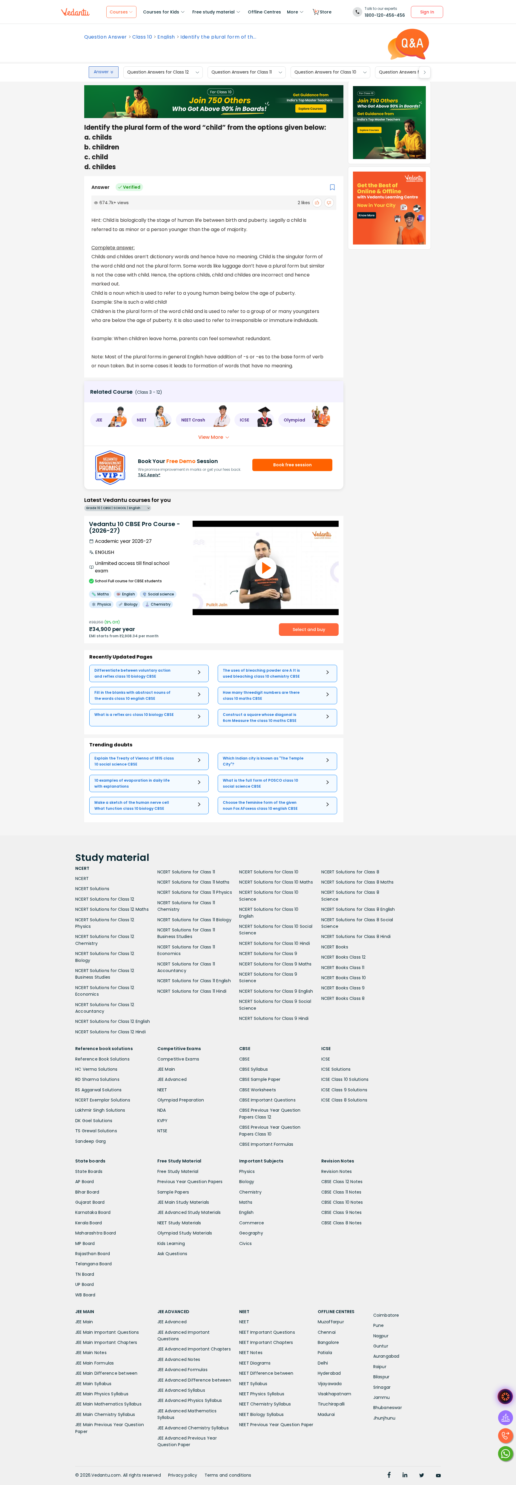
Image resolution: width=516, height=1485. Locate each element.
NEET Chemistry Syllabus (265, 1404)
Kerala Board (88, 1223)
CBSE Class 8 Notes (341, 1223)
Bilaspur (381, 1377)
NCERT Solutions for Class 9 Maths (275, 964)
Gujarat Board (90, 1202)
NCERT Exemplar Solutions (102, 1100)
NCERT (82, 878)
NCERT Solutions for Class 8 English (358, 909)
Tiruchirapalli (331, 1404)
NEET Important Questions (267, 1332)
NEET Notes (250, 1353)
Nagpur (380, 1336)
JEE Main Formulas (94, 1363)
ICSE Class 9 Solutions (344, 1090)
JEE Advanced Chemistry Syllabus (193, 1428)
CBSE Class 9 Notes (341, 1212)
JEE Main (166, 1069)
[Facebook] (389, 1476)
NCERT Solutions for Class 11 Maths (193, 882)
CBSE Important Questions (267, 1100)
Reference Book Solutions (102, 1059)
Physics (247, 1171)
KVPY (162, 1121)
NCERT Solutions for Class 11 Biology (194, 920)
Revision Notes (336, 1171)
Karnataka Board (92, 1212)
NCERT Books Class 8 (343, 998)
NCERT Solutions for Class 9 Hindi (274, 1018)
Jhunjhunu (384, 1418)
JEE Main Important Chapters (106, 1342)
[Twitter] (421, 1475)
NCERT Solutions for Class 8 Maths (357, 882)
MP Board (85, 1243)
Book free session (292, 465)
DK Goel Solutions (93, 1121)
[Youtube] (438, 1475)
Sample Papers (173, 1192)
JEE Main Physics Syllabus (101, 1394)
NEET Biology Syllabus (261, 1414)
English (166, 37)
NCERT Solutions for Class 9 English (276, 991)
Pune (378, 1325)
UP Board (84, 1284)
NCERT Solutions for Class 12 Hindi (110, 1032)
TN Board (84, 1274)
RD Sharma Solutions (97, 1079)
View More (210, 437)
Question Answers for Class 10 (325, 72)
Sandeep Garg (90, 1141)
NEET (162, 1090)
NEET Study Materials (179, 1223)
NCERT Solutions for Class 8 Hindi (356, 936)
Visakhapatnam (334, 1394)
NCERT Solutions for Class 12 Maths (112, 909)
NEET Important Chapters (266, 1342)
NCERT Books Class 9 (343, 988)
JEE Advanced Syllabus (181, 1390)
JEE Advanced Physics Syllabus (189, 1400)
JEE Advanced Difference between (194, 1380)
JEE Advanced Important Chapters (194, 1349)
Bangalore (328, 1342)
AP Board (84, 1182)
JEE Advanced (172, 1079)
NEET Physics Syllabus (261, 1394)
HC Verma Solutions (96, 1069)
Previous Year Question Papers (190, 1182)
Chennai (327, 1332)
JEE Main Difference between (106, 1373)
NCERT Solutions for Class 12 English (112, 1021)
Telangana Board (93, 1264)
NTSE (162, 1131)
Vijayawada (330, 1384)
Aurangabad (386, 1356)
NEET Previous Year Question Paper (276, 1425)
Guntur (380, 1346)
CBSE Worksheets (257, 1090)
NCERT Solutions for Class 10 (269, 872)
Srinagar (382, 1387)
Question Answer (105, 37)
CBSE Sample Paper (259, 1079)
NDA (161, 1110)
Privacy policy (182, 1475)
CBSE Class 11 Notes (341, 1192)
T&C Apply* (149, 474)
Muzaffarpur (331, 1322)
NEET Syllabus (253, 1384)
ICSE (325, 1059)
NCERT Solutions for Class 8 (350, 872)
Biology (246, 1182)
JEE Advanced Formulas (182, 1370)
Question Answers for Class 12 (158, 72)
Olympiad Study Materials (184, 1233)
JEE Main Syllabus (93, 1384)
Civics (245, 1243)
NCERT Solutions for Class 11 (186, 872)
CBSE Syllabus (253, 1069)
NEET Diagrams (255, 1363)
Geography (251, 1233)
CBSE (244, 1059)
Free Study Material (178, 1171)
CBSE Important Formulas (266, 1144)
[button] (108, 420)
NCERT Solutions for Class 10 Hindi (274, 943)
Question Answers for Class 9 (409, 72)
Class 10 (142, 37)
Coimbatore (386, 1315)
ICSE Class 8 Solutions (344, 1100)
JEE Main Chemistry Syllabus (105, 1414)
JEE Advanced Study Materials (189, 1212)
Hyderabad (329, 1373)
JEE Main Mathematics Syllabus (108, 1404)
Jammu (381, 1397)
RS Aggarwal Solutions (98, 1090)
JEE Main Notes (91, 1353)
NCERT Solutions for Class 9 (268, 954)
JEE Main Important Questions (107, 1332)
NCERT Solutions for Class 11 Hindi (192, 991)
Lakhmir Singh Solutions (100, 1110)
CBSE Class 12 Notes (342, 1182)
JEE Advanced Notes (178, 1359)
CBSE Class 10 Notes (342, 1202)
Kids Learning (171, 1243)
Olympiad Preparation (180, 1100)
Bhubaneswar (387, 1408)
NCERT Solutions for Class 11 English (194, 981)
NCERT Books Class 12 (343, 957)
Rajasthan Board (92, 1254)
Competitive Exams (178, 1059)
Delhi (323, 1363)
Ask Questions (172, 1254)
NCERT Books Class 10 (343, 978)
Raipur (379, 1367)
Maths (245, 1202)
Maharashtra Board (95, 1233)
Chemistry (250, 1192)
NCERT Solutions (92, 889)
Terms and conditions (228, 1475)
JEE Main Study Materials (183, 1202)
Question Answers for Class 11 (241, 72)
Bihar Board (87, 1192)
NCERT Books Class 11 (343, 968)
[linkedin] (405, 1475)
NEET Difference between (266, 1373)
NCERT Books (334, 947)
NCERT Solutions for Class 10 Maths (276, 882)
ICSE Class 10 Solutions (345, 1079)
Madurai (326, 1414)
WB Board (85, 1295)
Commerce (251, 1223)
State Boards (88, 1171)
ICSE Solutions (336, 1069)
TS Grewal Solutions (96, 1131)
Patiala (325, 1353)
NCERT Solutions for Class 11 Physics (194, 892)
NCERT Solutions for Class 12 (104, 899)
